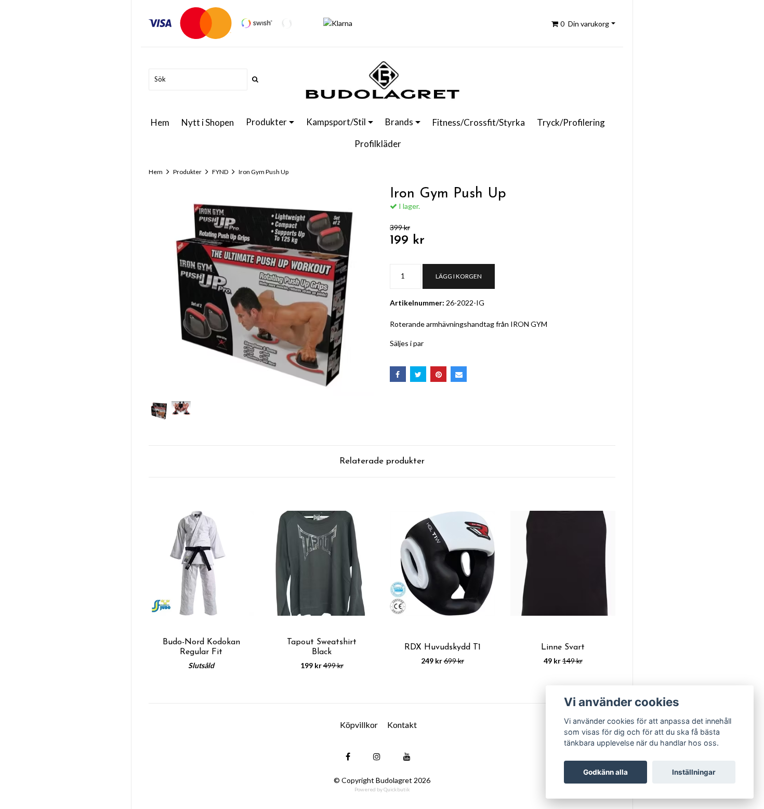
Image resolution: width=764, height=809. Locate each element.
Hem (160, 122)
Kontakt (402, 725)
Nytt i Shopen (207, 122)
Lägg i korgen (459, 276)
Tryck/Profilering (571, 122)
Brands (399, 121)
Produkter (266, 121)
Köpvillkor (359, 725)
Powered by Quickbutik (382, 789)
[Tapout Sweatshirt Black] (321, 563)
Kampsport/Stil (336, 121)
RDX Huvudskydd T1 (442, 647)
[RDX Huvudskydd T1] (442, 563)
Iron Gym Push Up (263, 172)
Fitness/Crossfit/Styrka (478, 122)
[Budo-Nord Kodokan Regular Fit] (201, 563)
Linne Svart (563, 647)
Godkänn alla (605, 772)
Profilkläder (377, 143)
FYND (220, 172)
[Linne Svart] (562, 563)
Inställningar (694, 772)
